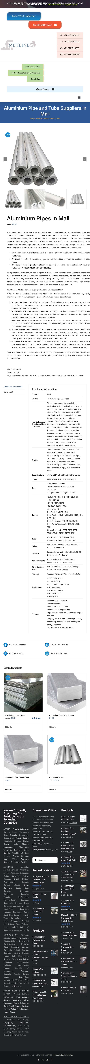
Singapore (8, 1023)
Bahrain (25, 994)
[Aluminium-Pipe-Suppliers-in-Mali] (45, 159)
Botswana (24, 829)
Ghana (25, 841)
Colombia (8, 888)
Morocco (7, 1003)
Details (9, 727)
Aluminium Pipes (56, 777)
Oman (15, 1003)
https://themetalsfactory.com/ (45, 850)
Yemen (12, 1012)
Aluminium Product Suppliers (47, 375)
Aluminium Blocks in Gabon (17, 777)
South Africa (10, 859)
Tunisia (25, 1006)
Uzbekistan (17, 986)
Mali (17, 372)
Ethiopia (13, 835)
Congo (18, 838)
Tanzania (24, 859)
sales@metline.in (69, 5)
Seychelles (23, 977)
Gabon (25, 838)
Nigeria (7, 853)
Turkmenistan (9, 1026)
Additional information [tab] (13, 387)
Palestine (24, 1003)
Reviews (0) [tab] (8, 392)
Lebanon (16, 1000)
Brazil (16, 879)
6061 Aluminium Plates (15, 715)
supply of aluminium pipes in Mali (24, 297)
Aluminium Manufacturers (23, 375)
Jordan (25, 997)
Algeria (17, 994)
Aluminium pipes (18, 253)
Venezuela (24, 930)
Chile (26, 885)
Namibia (17, 850)
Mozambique (9, 847)
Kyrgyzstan (16, 959)
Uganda (7, 862)
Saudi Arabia (15, 1006)
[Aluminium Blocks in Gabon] (23, 754)
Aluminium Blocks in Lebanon (61, 715)
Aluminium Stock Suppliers (72, 375)
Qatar (6, 1006)
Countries (69, 1055)
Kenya (6, 844)
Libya (26, 1000)
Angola (16, 829)
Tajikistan (24, 1023)
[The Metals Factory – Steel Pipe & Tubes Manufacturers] (18, 40)
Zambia (24, 862)
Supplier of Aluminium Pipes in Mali (47, 290)
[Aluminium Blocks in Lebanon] (66, 692)
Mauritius (8, 850)
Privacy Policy (59, 1055)
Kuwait (6, 1000)
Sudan (15, 856)
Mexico (25, 906)
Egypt (6, 997)
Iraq (18, 997)
